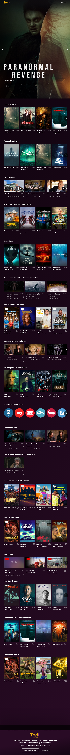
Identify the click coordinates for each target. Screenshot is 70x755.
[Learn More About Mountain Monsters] (24, 474)
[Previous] (3, 49)
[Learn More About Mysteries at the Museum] (24, 574)
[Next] (67, 49)
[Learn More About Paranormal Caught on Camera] (24, 297)
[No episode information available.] (45, 574)
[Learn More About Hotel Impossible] (24, 197)
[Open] (65, 2)
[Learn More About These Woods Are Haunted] (24, 447)
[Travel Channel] (7, 2)
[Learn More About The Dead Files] (24, 361)
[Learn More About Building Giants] (66, 574)
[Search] (61, 2)
